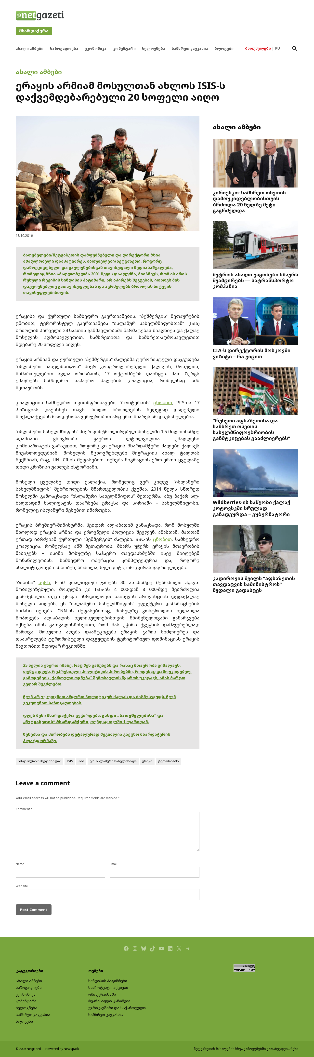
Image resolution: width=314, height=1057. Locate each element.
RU (277, 48)
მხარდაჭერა (33, 31)
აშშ (81, 761)
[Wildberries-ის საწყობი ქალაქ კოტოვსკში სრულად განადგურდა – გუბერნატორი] (255, 473)
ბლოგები (224, 48)
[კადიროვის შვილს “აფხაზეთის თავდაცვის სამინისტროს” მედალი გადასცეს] (255, 549)
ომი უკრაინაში (102, 994)
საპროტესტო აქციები (108, 987)
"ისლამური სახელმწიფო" (39, 761)
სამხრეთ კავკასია (190, 48)
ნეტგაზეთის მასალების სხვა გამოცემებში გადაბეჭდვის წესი (246, 1049)
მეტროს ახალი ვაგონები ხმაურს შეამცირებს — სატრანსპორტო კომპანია (255, 280)
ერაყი (147, 761)
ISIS (70, 761)
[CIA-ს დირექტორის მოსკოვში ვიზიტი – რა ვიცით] (255, 321)
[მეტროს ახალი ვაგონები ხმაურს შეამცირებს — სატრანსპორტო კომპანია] (255, 245)
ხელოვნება (153, 48)
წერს (44, 582)
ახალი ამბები (29, 48)
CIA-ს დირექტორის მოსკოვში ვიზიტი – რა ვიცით (251, 353)
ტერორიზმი (168, 761)
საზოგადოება (64, 48)
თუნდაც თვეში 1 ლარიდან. (119, 721)
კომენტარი (124, 48)
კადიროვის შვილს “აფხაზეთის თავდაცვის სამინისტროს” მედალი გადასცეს (254, 584)
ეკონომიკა (95, 48)
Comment (24, 809)
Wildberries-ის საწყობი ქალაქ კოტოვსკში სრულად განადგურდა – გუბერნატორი (251, 508)
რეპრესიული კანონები (109, 1001)
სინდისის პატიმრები (107, 980)
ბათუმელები (258, 48)
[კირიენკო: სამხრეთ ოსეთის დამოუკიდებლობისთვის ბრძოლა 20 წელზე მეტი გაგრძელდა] (255, 164)
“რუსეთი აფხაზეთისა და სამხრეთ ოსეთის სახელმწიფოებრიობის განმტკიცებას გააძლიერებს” (251, 429)
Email (113, 864)
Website (22, 886)
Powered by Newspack (62, 1049)
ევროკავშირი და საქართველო (117, 1007)
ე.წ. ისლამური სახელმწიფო (113, 761)
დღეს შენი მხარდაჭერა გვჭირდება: (62, 715)
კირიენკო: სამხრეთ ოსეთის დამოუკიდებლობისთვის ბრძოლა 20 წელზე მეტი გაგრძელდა (249, 201)
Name (20, 864)
